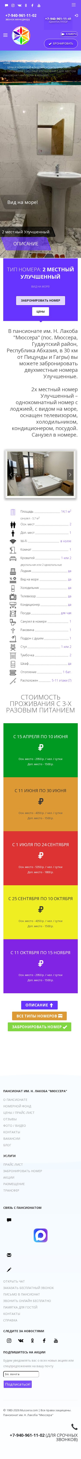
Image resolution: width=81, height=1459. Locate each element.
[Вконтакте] (19, 5)
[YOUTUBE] (39, 5)
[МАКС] (6, 5)
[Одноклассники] (26, 5)
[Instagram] (13, 5)
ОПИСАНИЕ (25, 244)
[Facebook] (32, 5)
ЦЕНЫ (41, 311)
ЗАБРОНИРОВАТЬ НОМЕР (40, 300)
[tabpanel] (40, 171)
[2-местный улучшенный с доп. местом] (40, 474)
